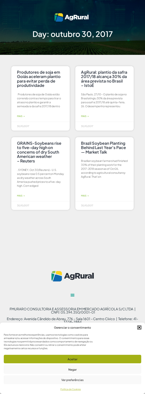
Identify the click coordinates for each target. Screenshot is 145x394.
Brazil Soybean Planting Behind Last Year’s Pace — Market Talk (103, 148)
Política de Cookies (70, 389)
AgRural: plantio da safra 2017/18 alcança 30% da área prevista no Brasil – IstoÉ (104, 79)
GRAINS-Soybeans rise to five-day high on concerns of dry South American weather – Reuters (39, 152)
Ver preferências (72, 380)
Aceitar (72, 359)
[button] (139, 327)
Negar (72, 369)
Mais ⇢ (21, 116)
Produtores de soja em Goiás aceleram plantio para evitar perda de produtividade (39, 79)
